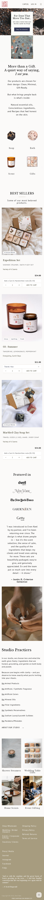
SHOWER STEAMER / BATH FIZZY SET (18, 265)
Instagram (6, 859)
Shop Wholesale (9, 826)
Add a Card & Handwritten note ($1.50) (19, 281)
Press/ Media (8, 851)
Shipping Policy (29, 826)
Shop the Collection (22, 29)
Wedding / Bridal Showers (9, 831)
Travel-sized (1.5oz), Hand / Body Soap (21, 437)
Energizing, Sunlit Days (12, 356)
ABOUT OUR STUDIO (13, 727)
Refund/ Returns (29, 834)
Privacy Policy (28, 830)
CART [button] (26, 4)
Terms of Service (29, 838)
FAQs (4, 868)
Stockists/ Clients (10, 842)
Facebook (6, 864)
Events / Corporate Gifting (10, 837)
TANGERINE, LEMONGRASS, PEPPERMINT (19, 352)
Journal (5, 855)
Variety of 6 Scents (10, 269)
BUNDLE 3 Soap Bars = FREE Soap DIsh (22, 898)
